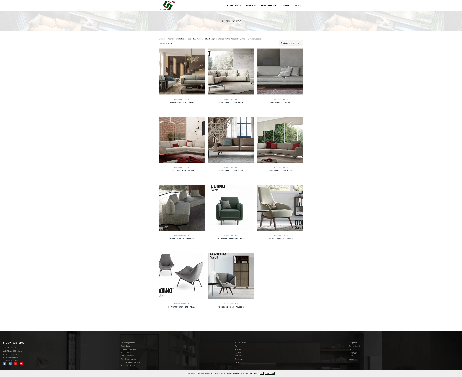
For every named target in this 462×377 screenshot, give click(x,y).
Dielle (351, 356)
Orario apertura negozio (130, 349)
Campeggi (353, 352)
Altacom (238, 349)
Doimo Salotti (354, 346)
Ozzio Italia (239, 359)
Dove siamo (125, 346)
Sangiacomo (354, 343)
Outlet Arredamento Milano (131, 362)
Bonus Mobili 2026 (128, 365)
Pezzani (238, 356)
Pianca (351, 349)
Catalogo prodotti (128, 343)
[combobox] (291, 43)
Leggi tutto (182, 71)
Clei (236, 346)
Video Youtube (126, 352)
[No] (459, 373)
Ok (262, 373)
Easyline (238, 362)
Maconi (352, 359)
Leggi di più (270, 373)
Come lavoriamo (127, 356)
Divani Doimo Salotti (181, 99)
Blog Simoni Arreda (128, 359)
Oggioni (238, 352)
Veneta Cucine (240, 343)
